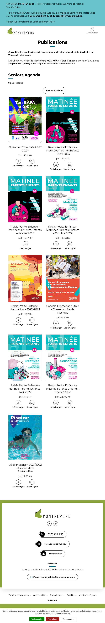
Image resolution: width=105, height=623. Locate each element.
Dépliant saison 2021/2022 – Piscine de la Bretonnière (25, 468)
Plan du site (56, 595)
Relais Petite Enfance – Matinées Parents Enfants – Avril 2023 (62, 150)
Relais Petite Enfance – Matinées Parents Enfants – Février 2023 (25, 230)
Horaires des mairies (55, 544)
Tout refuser (52, 619)
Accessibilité (39, 595)
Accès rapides (92, 33)
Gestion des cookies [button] (19, 595)
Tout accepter (37, 619)
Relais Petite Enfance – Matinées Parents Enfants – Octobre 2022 (62, 230)
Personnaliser (68, 619)
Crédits (70, 595)
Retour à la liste (54, 90)
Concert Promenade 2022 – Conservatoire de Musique (62, 309)
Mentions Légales (87, 595)
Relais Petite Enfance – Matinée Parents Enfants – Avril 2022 (25, 389)
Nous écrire (55, 553)
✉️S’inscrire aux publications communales (52, 577)
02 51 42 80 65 (55, 534)
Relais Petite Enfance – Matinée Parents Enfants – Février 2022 (63, 389)
